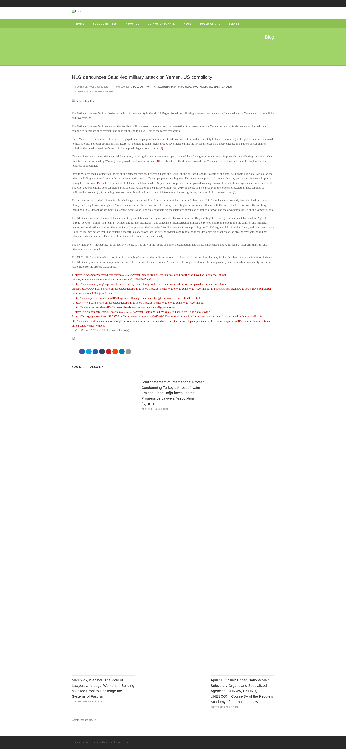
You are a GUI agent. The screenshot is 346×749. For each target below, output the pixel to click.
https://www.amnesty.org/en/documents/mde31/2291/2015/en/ (116, 279)
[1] (129, 143)
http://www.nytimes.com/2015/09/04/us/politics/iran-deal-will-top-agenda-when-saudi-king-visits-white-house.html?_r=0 (193, 316)
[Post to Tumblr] (102, 351)
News (187, 23)
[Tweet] (89, 351)
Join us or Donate (161, 23)
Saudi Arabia (199, 87)
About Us (132, 23)
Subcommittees (105, 23)
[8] (234, 192)
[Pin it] (108, 351)
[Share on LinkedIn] (122, 351)
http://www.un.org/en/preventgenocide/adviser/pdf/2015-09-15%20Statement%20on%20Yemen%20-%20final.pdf (145, 288)
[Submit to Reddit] (115, 351)
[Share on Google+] (95, 351)
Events (234, 23)
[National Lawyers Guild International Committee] (77, 11)
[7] (98, 192)
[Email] (128, 351)
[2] (161, 148)
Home (80, 23)
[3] (157, 161)
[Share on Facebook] (82, 351)
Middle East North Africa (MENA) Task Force (157, 87)
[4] (100, 165)
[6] (271, 183)
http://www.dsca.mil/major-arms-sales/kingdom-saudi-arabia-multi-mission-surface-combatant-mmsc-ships (132, 321)
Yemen (228, 87)
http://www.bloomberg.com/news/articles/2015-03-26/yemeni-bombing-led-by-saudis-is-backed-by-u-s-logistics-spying (142, 311)
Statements (215, 87)
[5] (99, 183)
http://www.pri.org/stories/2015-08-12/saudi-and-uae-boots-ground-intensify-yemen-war (125, 307)
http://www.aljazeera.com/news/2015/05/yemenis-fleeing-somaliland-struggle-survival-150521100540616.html (137, 298)
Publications (210, 23)
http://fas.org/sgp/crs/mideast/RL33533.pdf (99, 316)
